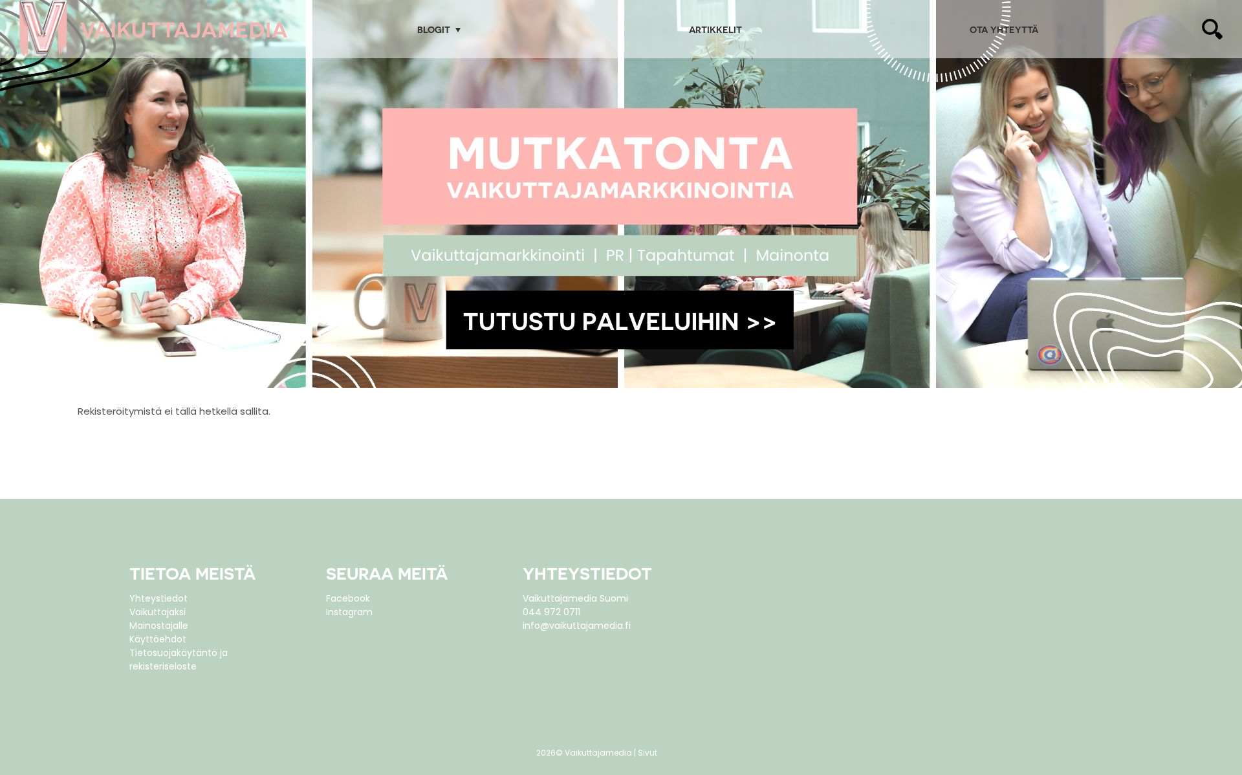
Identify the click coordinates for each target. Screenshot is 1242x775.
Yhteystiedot (158, 598)
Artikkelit (715, 29)
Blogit (433, 29)
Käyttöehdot (157, 639)
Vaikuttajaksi (157, 612)
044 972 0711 (551, 612)
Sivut (647, 752)
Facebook (348, 598)
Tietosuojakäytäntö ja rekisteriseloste (178, 659)
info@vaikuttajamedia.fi (577, 625)
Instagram (349, 612)
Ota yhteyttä (1004, 29)
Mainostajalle (158, 625)
